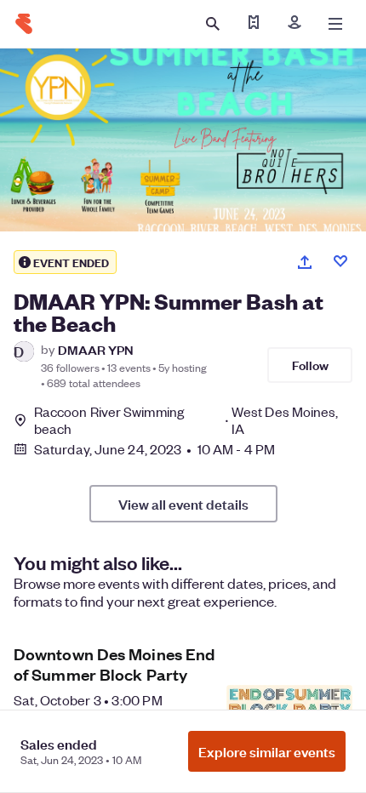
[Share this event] (305, 262)
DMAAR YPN (96, 349)
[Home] (24, 24)
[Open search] (213, 24)
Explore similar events (266, 751)
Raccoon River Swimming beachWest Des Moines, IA (186, 420)
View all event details (183, 503)
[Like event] (340, 261)
